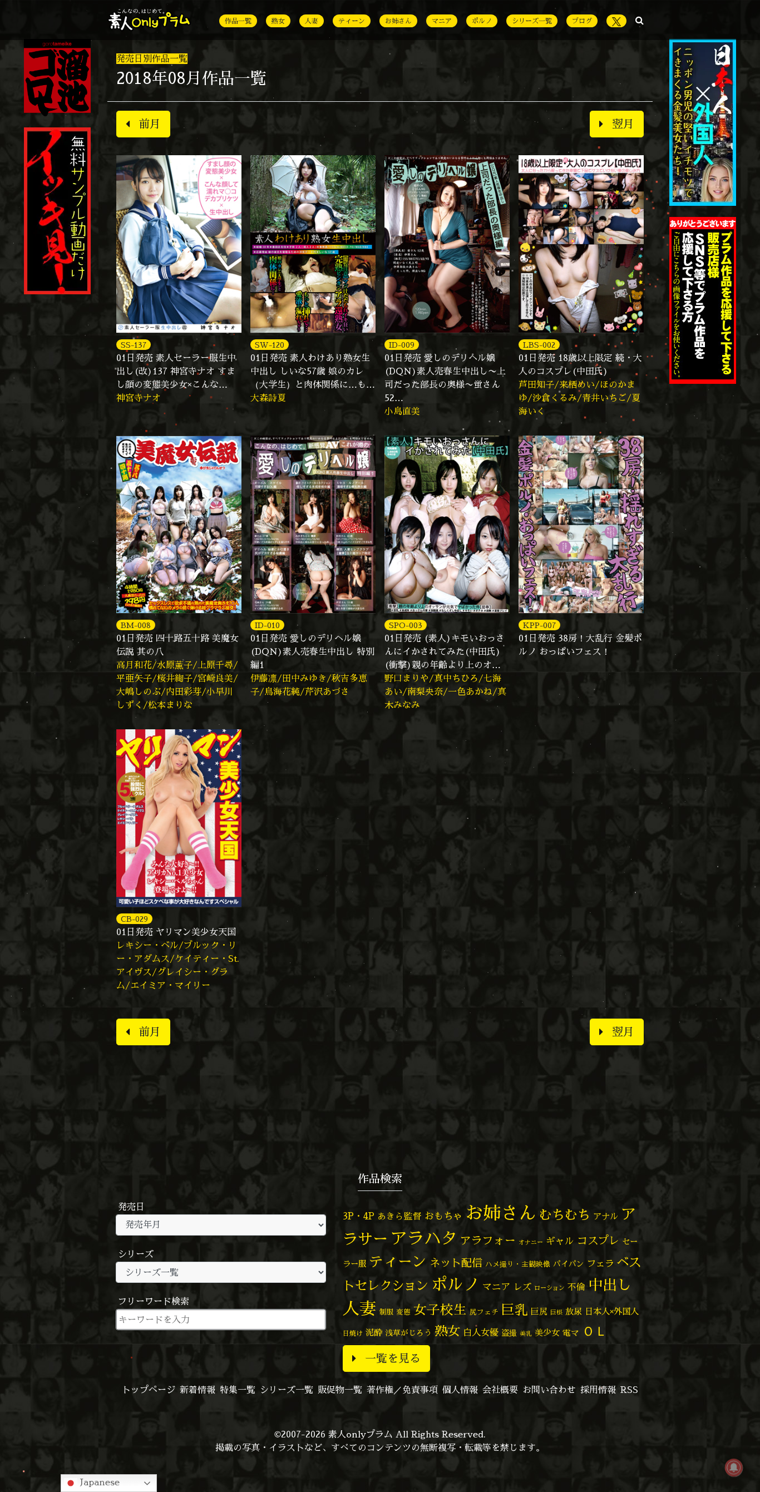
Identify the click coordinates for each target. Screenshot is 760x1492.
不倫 (576, 1287)
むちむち (564, 1214)
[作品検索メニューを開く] (639, 20)
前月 (150, 123)
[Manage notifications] (734, 1467)
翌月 (623, 123)
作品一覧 (238, 21)
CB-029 (134, 918)
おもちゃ (443, 1215)
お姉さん (398, 21)
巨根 (556, 1312)
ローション (549, 1287)
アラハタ (424, 1238)
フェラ (600, 1263)
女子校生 (440, 1310)
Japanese (98, 1482)
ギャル (560, 1240)
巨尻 (539, 1311)
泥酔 (374, 1332)
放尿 (573, 1311)
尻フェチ (484, 1312)
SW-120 (269, 344)
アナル (605, 1216)
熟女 (278, 21)
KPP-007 (539, 625)
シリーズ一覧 (532, 21)
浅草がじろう (408, 1332)
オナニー (531, 1242)
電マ (570, 1332)
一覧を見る (393, 1358)
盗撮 (509, 1332)
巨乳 (514, 1310)
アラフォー (488, 1240)
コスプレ (598, 1240)
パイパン (568, 1263)
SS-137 (133, 344)
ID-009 (401, 344)
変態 (403, 1312)
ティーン (351, 21)
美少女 (547, 1332)
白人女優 (481, 1332)
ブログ (582, 21)
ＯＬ (595, 1331)
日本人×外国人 (612, 1311)
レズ (522, 1287)
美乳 (526, 1333)
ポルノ (482, 21)
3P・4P (358, 1215)
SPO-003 (405, 625)
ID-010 (267, 625)
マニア (442, 21)
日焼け (353, 1333)
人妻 (311, 21)
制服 (386, 1312)
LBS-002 (539, 344)
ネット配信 (456, 1262)
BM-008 (136, 625)
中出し (609, 1284)
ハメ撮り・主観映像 (517, 1264)
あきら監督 (399, 1216)
